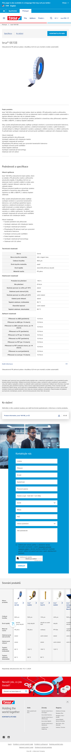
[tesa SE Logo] (14, 18)
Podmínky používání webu (56, 744)
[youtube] (8, 737)
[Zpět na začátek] (67, 701)
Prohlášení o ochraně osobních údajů (23, 744)
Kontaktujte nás (57, 33)
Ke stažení (19, 33)
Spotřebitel (13, 11)
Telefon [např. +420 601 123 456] (29, 496)
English (13, 6)
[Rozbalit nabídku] (4, 18)
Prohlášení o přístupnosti (41, 744)
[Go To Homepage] (4, 11)
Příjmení (20, 468)
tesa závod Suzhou (47, 715)
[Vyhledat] (51, 18)
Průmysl (26, 11)
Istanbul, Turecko (60, 727)
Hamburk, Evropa (60, 711)
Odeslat (21, 566)
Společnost (21, 482)
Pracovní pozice (22, 489)
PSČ (18, 517)
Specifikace (8, 33)
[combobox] (36, 502)
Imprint (10, 744)
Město (19, 510)
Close (64, 3)
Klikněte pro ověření (31, 558)
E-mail (19, 475)
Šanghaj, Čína (59, 713)
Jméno (19, 461)
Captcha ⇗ (38, 560)
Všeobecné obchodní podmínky (43, 747)
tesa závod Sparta (46, 721)
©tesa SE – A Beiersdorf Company (35, 751)
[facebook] (4, 737)
